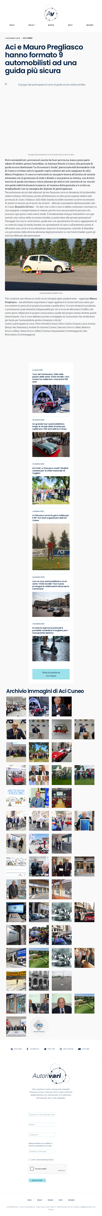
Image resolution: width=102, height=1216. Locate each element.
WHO (12, 25)
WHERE (89, 25)
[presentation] (47, 1169)
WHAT (31, 25)
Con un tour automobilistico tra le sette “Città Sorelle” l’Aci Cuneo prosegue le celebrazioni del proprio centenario (50, 585)
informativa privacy (45, 1159)
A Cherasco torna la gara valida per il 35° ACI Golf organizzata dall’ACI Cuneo (50, 518)
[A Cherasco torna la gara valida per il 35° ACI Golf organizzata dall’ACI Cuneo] (51, 546)
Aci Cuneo (27, 38)
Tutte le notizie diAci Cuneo (51, 674)
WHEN (51, 25)
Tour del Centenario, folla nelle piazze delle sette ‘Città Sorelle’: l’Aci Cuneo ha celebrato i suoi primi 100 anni (50, 378)
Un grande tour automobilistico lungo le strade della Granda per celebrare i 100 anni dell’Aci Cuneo (49, 426)
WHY (70, 25)
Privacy (51, 1209)
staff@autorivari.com (87, 1207)
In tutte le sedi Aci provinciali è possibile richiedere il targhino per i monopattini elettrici (50, 630)
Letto (42, 1159)
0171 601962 (74, 1207)
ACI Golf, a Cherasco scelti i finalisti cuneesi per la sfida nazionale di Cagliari (50, 470)
